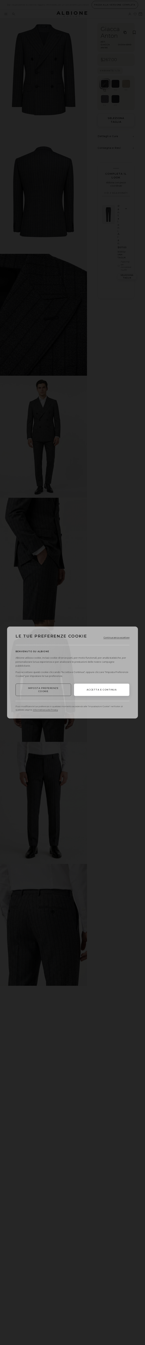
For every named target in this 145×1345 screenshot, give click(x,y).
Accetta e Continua (102, 689)
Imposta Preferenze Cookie (43, 690)
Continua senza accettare (116, 637)
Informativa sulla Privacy (45, 709)
